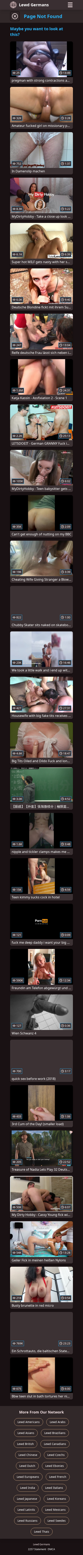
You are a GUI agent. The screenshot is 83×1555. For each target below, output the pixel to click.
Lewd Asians (26, 1433)
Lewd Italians (54, 1488)
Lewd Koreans (56, 1499)
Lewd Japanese (27, 1499)
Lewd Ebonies (54, 1466)
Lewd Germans (34, 5)
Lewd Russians (27, 1521)
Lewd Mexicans (55, 1510)
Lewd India (27, 1488)
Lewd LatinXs (26, 1510)
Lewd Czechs (56, 1455)
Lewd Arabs (57, 1422)
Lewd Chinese (28, 1455)
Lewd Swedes (57, 1521)
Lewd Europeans (28, 1477)
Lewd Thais (41, 1531)
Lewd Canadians (55, 1444)
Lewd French (57, 1477)
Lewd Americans (29, 1422)
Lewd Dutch (27, 1466)
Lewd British (25, 1444)
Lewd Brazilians (54, 1433)
